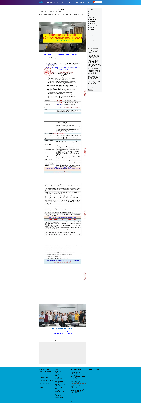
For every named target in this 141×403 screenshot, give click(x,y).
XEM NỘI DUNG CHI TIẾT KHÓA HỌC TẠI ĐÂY (62, 328)
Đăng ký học (65, 2)
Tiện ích (58, 2)
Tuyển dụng (58, 392)
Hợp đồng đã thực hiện (60, 395)
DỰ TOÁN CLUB (62, 9)
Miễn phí (82, 2)
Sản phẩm (71, 2)
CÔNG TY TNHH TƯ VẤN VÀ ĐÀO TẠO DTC (71, 401)
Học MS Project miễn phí (92, 25)
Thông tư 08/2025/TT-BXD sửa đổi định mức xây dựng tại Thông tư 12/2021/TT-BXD (94, 81)
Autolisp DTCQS (59, 377)
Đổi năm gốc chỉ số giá (92, 45)
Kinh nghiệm (90, 31)
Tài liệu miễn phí (91, 17)
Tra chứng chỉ (58, 371)
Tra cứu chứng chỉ (91, 38)
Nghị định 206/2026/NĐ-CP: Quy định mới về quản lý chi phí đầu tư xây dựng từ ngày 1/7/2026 (94, 71)
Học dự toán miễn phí (92, 19)
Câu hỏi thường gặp (59, 397)
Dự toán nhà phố (91, 43)
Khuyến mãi (58, 394)
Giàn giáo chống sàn (91, 40)
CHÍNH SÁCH (82, 401)
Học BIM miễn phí (91, 29)
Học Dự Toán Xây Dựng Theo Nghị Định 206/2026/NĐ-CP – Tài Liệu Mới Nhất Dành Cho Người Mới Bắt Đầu (78, 390)
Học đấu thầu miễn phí (92, 23)
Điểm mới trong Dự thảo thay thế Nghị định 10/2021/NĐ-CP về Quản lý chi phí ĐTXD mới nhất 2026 (94, 76)
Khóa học (52, 2)
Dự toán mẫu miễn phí (92, 33)
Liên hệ (87, 2)
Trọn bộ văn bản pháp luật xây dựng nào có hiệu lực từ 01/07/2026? (93, 51)
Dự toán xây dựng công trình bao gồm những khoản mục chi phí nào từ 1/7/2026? (94, 65)
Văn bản (57, 388)
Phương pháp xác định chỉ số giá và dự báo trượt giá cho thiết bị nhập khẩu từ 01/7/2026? (94, 56)
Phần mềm (76, 2)
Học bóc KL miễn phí (92, 21)
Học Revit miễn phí (91, 27)
